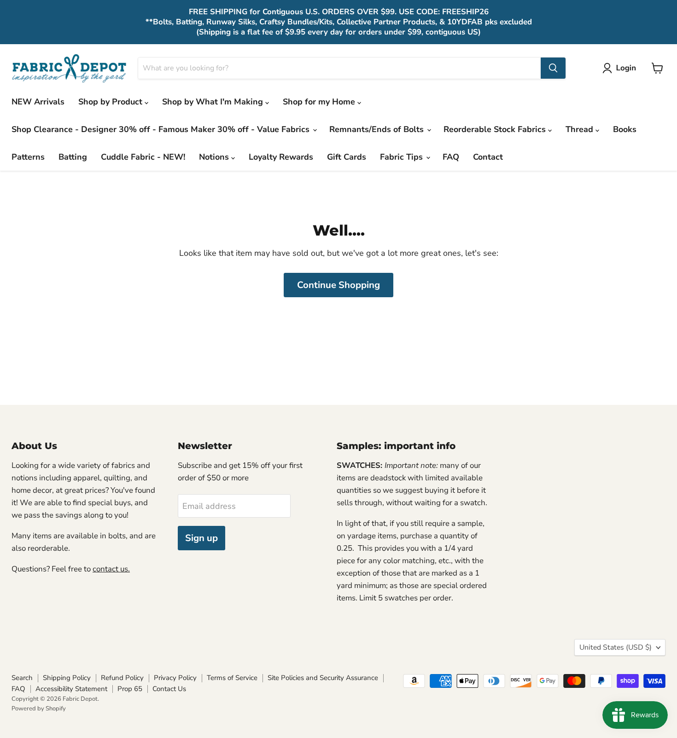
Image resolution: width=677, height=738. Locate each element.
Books (624, 129)
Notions (215, 156)
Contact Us (169, 688)
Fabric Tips (402, 156)
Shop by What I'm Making (213, 101)
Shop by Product (111, 101)
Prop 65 (129, 688)
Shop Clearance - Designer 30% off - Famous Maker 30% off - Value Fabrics (162, 129)
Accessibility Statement (71, 688)
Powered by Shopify (39, 708)
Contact (488, 156)
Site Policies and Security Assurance (323, 677)
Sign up (201, 538)
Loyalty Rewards (281, 156)
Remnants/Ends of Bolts (377, 129)
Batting (72, 156)
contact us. (111, 569)
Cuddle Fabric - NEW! (143, 156)
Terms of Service (232, 677)
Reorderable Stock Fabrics (496, 129)
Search (22, 677)
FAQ (451, 156)
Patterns (28, 156)
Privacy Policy (175, 677)
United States (615, 647)
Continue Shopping (338, 285)
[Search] (553, 68)
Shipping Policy (67, 677)
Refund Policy (122, 677)
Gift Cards (346, 156)
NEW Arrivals (38, 101)
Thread (580, 129)
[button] (621, 68)
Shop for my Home (320, 101)
